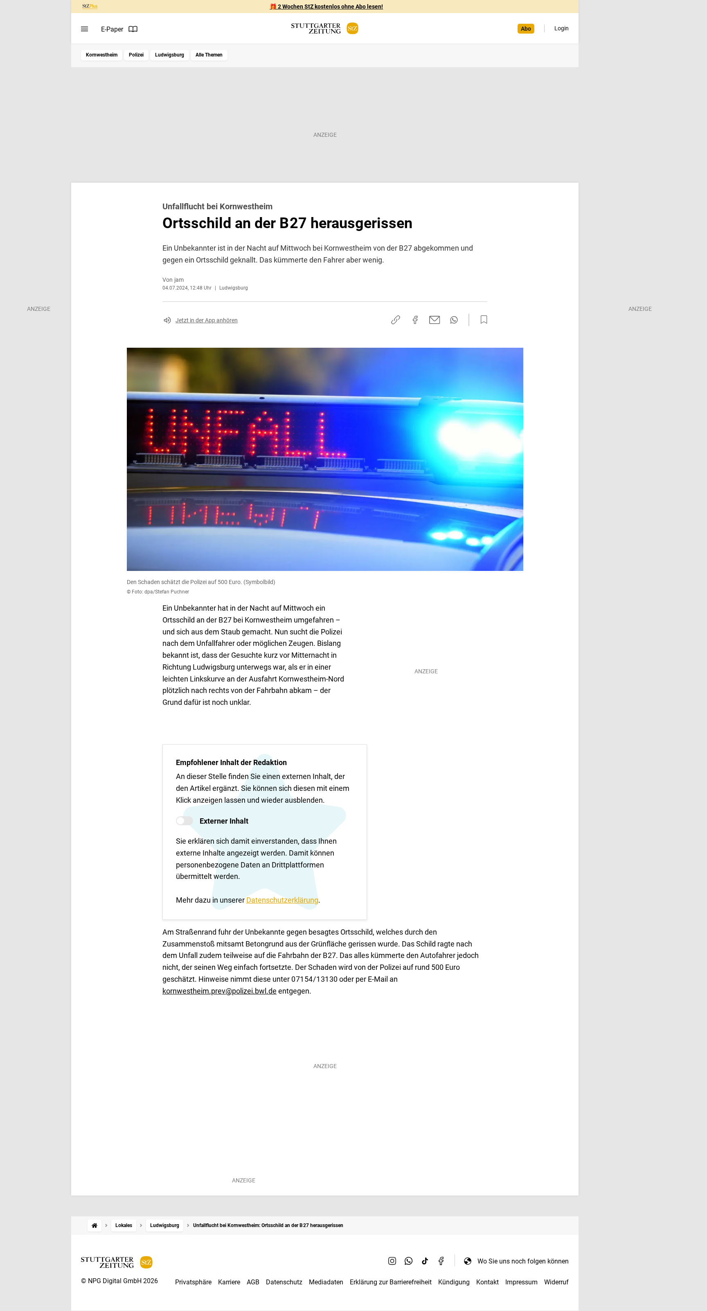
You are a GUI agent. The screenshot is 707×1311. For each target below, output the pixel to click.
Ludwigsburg (169, 55)
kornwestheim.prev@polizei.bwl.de (219, 991)
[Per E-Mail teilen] (435, 320)
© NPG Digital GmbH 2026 (119, 1281)
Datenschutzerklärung (282, 900)
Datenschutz (284, 1282)
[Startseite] (94, 1226)
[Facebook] (441, 1261)
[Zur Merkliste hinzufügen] (481, 320)
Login (561, 28)
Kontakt (487, 1282)
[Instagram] (392, 1261)
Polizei (136, 55)
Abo (526, 28)
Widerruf (556, 1282)
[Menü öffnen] (84, 29)
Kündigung (454, 1282)
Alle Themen (209, 55)
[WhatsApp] (408, 1261)
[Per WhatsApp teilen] (454, 320)
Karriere (229, 1282)
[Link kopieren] (395, 320)
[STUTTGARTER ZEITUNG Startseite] (324, 28)
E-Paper (112, 29)
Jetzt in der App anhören (207, 320)
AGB (253, 1282)
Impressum (521, 1282)
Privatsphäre (193, 1282)
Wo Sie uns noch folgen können (523, 1261)
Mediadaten (326, 1282)
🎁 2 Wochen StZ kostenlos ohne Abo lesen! (326, 6)
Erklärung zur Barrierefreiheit (391, 1282)
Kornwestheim (101, 55)
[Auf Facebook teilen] (415, 320)
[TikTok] (425, 1261)
